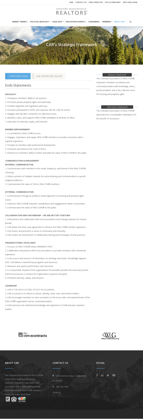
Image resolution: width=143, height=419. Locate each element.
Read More (26, 394)
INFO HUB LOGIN (130, 2)
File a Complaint (113, 2)
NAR (71, 2)
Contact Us (80, 2)
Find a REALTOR (96, 2)
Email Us (56, 392)
